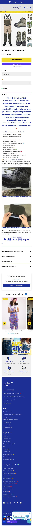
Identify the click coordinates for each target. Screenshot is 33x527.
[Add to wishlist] (24, 299)
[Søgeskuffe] (24, 7)
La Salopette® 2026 (7, 513)
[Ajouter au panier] (4, 323)
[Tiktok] (14, 503)
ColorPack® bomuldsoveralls (13, 331)
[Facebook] (7, 503)
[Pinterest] (10, 503)
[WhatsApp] (21, 503)
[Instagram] (4, 503)
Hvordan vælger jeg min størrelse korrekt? (12, 251)
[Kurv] (30, 7)
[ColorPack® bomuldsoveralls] (14, 313)
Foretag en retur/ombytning (9, 266)
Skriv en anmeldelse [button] (16, 285)
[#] (16, 346)
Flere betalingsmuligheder (16, 66)
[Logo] (16, 8)
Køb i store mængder (7, 261)
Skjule (5, 94)
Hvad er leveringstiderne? (8, 256)
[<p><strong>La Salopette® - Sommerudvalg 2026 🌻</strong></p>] (16, 2)
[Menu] (2, 7)
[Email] (17, 503)
